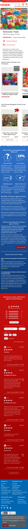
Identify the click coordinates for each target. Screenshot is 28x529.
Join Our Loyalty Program (7, 501)
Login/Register (15, 487)
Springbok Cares (5, 487)
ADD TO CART (9, 139)
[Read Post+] (4, 268)
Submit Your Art (5, 499)
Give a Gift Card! (11, 45)
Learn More (12, 525)
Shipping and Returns (17, 494)
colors (6, 335)
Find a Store (15, 489)
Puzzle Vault (4, 489)
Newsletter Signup (5, 503)
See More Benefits (21, 247)
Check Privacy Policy (6, 490)
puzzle (14, 335)
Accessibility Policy (6, 492)
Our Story (3, 484)
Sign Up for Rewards (12, 41)
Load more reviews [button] (14, 473)
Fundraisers (21, 499)
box (10, 335)
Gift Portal (14, 484)
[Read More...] (6, 59)
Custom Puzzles (22, 501)
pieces (6, 338)
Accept (5, 525)
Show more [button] (11, 338)
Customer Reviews (16, 490)
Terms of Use (4, 494)
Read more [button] (23, 379)
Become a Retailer (22, 503)
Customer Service (16, 485)
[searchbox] (11, 329)
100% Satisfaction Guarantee (19, 492)
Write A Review (14, 322)
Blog (2, 485)
